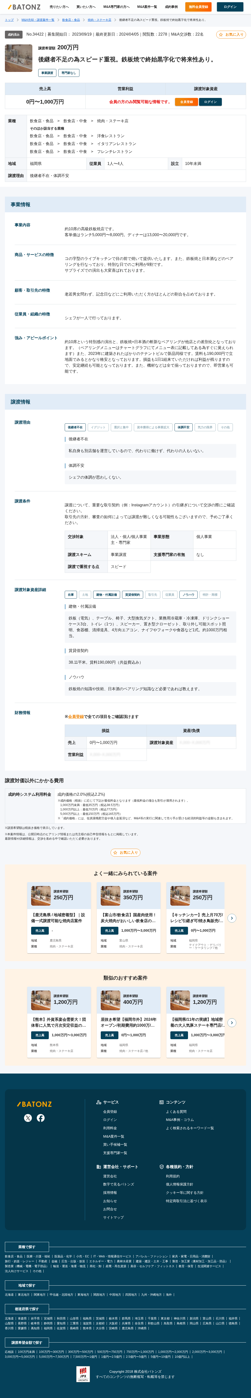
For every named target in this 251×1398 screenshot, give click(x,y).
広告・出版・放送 (73, 1261)
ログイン (110, 1120)
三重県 (74, 1323)
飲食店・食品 (71, 20)
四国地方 (131, 1294)
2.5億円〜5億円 (136, 1356)
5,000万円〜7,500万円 (54, 1356)
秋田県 (61, 1318)
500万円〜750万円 (109, 1351)
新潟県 (194, 1318)
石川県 (220, 1318)
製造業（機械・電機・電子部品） (27, 1266)
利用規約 (173, 1176)
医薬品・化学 (63, 1256)
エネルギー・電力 (101, 1261)
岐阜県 (35, 1323)
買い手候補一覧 (115, 1144)
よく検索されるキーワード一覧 (190, 1128)
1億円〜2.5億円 (111, 1356)
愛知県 (61, 1323)
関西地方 (99, 1294)
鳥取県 (168, 1323)
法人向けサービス (16, 1271)
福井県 (233, 1318)
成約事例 (171, 7)
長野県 (22, 1323)
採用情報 (110, 1193)
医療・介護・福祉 (38, 1256)
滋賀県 (87, 1323)
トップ (9, 20)
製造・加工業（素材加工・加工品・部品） (200, 1261)
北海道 (9, 1294)
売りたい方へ (59, 7)
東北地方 (24, 1294)
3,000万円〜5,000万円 (20, 1356)
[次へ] (231, 918)
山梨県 (9, 1323)
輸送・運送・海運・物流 (69, 1266)
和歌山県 (154, 1323)
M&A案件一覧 (147, 7)
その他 (37, 1271)
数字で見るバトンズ (118, 1184)
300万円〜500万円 (80, 1351)
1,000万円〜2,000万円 (173, 1351)
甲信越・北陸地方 (61, 1294)
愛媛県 (22, 1328)
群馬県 (126, 1318)
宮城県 (48, 1318)
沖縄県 (142, 1328)
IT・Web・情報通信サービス (112, 1256)
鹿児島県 (128, 1328)
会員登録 (76, 716)
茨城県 (100, 1318)
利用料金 (110, 1128)
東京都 (165, 1318)
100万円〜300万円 (51, 1351)
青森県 (22, 1318)
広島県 (207, 1323)
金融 (54, 1261)
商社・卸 (95, 1266)
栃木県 (113, 1318)
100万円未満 (26, 1351)
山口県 (220, 1323)
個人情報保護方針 (179, 1184)
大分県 (100, 1328)
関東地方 (40, 1294)
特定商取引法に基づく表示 (186, 1201)
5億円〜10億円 (161, 1356)
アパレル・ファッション (152, 1256)
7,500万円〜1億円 (85, 1356)
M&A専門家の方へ (116, 7)
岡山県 (194, 1323)
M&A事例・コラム (180, 1120)
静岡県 (48, 1323)
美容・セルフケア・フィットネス (152, 1266)
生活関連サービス (209, 1266)
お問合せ (110, 1209)
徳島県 (233, 1323)
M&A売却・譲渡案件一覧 (38, 20)
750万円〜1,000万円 (140, 1351)
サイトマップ (113, 1217)
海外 (169, 1294)
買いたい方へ (86, 7)
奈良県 (139, 1323)
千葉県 (152, 1318)
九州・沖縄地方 (151, 1294)
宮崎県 (113, 1328)
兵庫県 (126, 1323)
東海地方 (83, 1294)
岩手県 (35, 1318)
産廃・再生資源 (116, 1266)
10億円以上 (182, 1356)
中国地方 (115, 1294)
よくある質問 (176, 1112)
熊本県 (87, 1328)
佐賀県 (61, 1328)
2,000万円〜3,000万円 (207, 1351)
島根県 (181, 1323)
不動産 (42, 1261)
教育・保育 (186, 1266)
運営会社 (110, 1176)
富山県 (207, 1318)
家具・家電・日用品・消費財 (191, 1256)
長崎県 (74, 1328)
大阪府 (113, 1323)
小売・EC (82, 1256)
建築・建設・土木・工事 (152, 1261)
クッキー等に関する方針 (185, 1193)
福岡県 (48, 1328)
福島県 (87, 1318)
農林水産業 (124, 1261)
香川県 (9, 1328)
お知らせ (110, 1201)
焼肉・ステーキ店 (99, 20)
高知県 (35, 1328)
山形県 (74, 1318)
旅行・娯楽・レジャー (19, 1261)
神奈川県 (180, 1318)
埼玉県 (139, 1318)
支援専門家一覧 (115, 1153)
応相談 (9, 1351)
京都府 (100, 1323)
